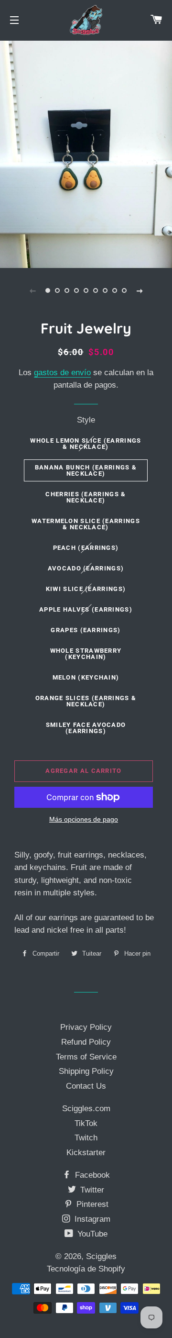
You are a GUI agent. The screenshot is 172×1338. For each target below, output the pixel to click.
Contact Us (86, 1086)
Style (86, 419)
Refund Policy (86, 1042)
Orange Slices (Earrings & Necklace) (86, 701)
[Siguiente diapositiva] (139, 290)
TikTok (86, 1123)
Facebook (91, 1175)
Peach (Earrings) (86, 547)
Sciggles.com (86, 1108)
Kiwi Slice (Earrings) (86, 588)
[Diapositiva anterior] (32, 290)
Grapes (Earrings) (85, 630)
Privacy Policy (86, 1027)
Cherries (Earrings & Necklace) (85, 497)
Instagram (91, 1219)
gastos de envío (62, 372)
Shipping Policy (86, 1071)
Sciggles (101, 1256)
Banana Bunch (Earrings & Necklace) (86, 470)
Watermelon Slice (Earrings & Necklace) (86, 524)
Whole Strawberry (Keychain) (86, 653)
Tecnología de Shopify (86, 1268)
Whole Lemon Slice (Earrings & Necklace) (85, 443)
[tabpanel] (86, 153)
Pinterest (91, 1204)
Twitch (86, 1137)
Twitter (91, 1189)
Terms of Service (86, 1056)
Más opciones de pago (83, 819)
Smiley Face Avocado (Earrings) (86, 728)
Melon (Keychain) (86, 677)
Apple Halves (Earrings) (85, 609)
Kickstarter (86, 1152)
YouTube (91, 1233)
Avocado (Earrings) (86, 568)
